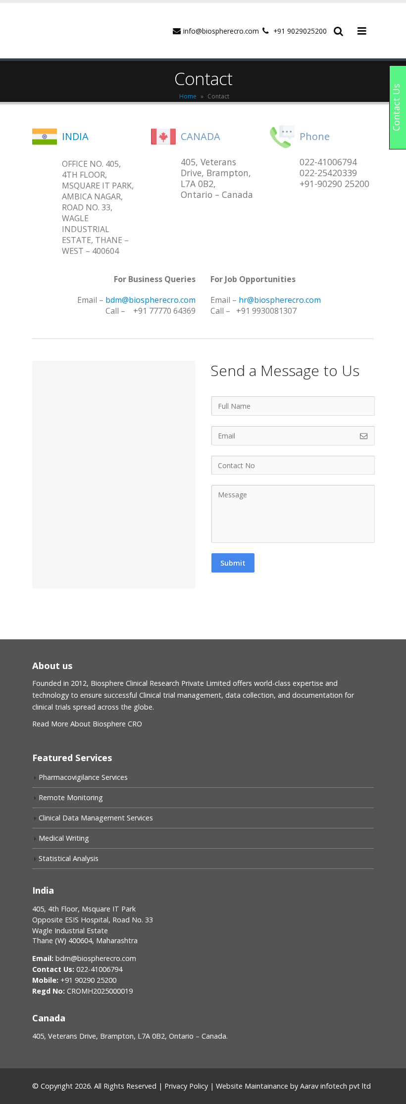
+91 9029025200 (300, 31)
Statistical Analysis (69, 858)
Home (188, 96)
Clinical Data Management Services (96, 817)
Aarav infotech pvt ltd (335, 1086)
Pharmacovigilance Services (83, 777)
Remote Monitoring (71, 797)
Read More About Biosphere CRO (87, 723)
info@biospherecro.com (221, 31)
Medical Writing (64, 838)
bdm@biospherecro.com (150, 299)
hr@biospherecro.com (280, 299)
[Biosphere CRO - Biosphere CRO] (76, 31)
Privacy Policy (186, 1086)
